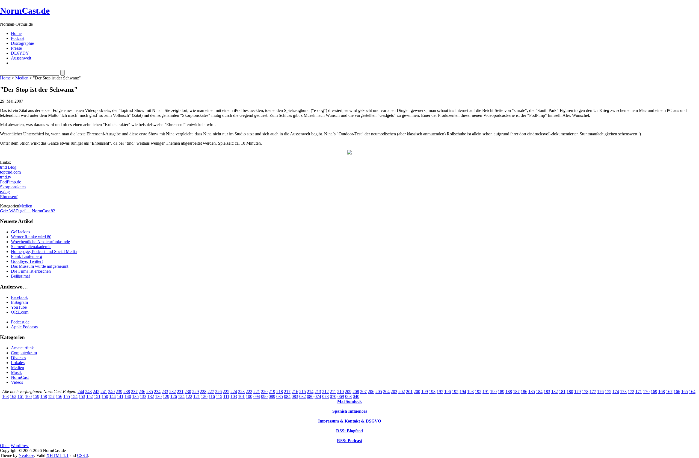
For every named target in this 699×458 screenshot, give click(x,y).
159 (36, 396)
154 (74, 396)
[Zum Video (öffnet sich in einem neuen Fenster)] (349, 153)
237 (134, 391)
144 (112, 396)
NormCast (20, 377)
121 (196, 396)
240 (111, 391)
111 (226, 396)
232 (172, 391)
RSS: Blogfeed (349, 431)
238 (126, 391)
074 (318, 396)
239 (119, 391)
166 (677, 391)
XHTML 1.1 (57, 455)
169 (654, 391)
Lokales (18, 362)
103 (233, 396)
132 (150, 396)
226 (218, 391)
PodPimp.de (10, 182)
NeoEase (26, 455)
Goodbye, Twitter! (27, 261)
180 (570, 391)
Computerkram (24, 352)
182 (554, 391)
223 (241, 391)
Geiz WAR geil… (15, 211)
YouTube (19, 307)
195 (455, 391)
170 (646, 391)
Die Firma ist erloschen (31, 271)
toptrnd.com (10, 172)
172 (631, 391)
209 (348, 391)
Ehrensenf (8, 196)
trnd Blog (8, 167)
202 (401, 391)
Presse (16, 48)
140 (128, 396)
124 (181, 396)
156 (59, 396)
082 (302, 396)
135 (135, 396)
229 (195, 391)
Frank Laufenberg (26, 256)
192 (478, 391)
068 (348, 396)
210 (340, 391)
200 (417, 391)
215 (302, 391)
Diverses (18, 357)
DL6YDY (20, 53)
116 (212, 396)
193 (470, 391)
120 (204, 396)
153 (82, 396)
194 (463, 391)
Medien (21, 78)
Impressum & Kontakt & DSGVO (349, 421)
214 (310, 391)
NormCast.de (25, 11)
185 (531, 391)
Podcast (17, 38)
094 (256, 396)
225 (226, 391)
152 (89, 396)
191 (485, 391)
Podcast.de (20, 322)
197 (440, 391)
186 (524, 391)
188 (508, 391)
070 (333, 396)
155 (66, 396)
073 (325, 396)
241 (103, 391)
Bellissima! (20, 276)
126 (173, 396)
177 (593, 391)
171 (638, 391)
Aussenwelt (21, 58)
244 (81, 391)
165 (684, 391)
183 (547, 391)
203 (394, 391)
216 (295, 391)
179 (577, 391)
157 (51, 396)
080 (310, 396)
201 (409, 391)
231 (180, 391)
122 (189, 396)
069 (340, 396)
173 (623, 391)
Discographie (22, 43)
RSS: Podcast (349, 440)
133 (143, 396)
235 (149, 391)
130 (158, 396)
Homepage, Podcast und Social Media (44, 251)
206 (371, 391)
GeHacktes (20, 232)
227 (211, 391)
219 (272, 391)
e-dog (5, 191)
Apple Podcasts (24, 327)
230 (188, 391)
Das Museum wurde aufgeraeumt (39, 266)
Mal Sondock (349, 401)
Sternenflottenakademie (31, 246)
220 (264, 391)
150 (105, 396)
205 (378, 391)
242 (96, 391)
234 (157, 391)
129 (166, 396)
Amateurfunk (22, 348)
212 (325, 391)
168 (661, 391)
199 (424, 391)
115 (219, 396)
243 (88, 391)
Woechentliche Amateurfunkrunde (40, 241)
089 (272, 396)
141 (120, 396)
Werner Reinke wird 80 (31, 236)
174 (615, 391)
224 (233, 391)
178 (585, 391)
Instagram (19, 302)
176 (600, 391)
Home (16, 33)
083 (295, 396)
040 (356, 396)
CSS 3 (82, 455)
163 (5, 396)
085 (279, 396)
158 (43, 396)
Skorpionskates (13, 187)
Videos (17, 382)
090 (264, 396)
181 (562, 391)
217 (287, 391)
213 (318, 391)
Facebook (19, 297)
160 (28, 396)
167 (669, 391)
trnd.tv (5, 177)
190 (493, 391)
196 (447, 391)
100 (249, 396)
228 (203, 391)
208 (356, 391)
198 (432, 391)
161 (20, 396)
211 (333, 391)
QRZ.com (19, 312)
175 (608, 391)
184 (539, 391)
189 (501, 391)
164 (692, 391)
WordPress (20, 445)
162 (13, 396)
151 (97, 396)
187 (516, 391)
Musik (16, 372)
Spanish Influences (349, 411)
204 (386, 391)
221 (256, 391)
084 (287, 396)
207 (363, 391)
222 (249, 391)
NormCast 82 (43, 211)
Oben (5, 445)
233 (165, 391)
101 (241, 396)
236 (142, 391)
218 (279, 391)
